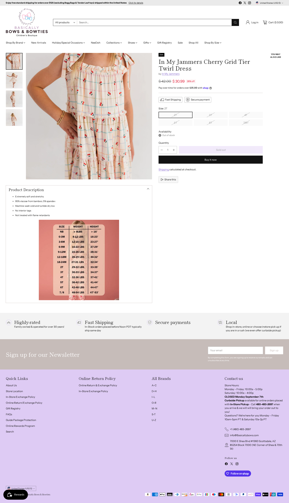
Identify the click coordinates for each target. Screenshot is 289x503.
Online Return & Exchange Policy (98, 385)
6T (210, 122)
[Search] (235, 22)
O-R (154, 402)
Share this (170, 179)
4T (245, 115)
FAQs (9, 414)
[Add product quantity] (174, 149)
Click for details (136, 3)
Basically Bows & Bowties (37, 494)
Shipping (164, 169)
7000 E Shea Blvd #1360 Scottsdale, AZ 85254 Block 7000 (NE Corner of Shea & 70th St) (256, 445)
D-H (154, 391)
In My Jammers (170, 73)
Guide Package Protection (21, 420)
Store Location (14, 391)
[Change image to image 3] (14, 98)
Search (10, 431)
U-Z (154, 420)
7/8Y (246, 122)
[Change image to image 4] (14, 117)
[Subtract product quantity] (162, 149)
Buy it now (211, 159)
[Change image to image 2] (14, 80)
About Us (11, 385)
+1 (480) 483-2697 (240, 429)
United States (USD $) (270, 3)
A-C (154, 385)
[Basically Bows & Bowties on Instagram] (249, 3)
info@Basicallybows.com (244, 435)
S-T (154, 414)
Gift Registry (13, 408)
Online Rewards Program (20, 425)
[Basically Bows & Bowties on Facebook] (240, 3)
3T (210, 115)
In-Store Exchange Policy (20, 396)
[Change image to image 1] (14, 61)
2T (175, 115)
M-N (154, 408)
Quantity (164, 142)
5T (175, 122)
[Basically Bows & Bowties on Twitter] (245, 3)
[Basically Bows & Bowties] (27, 22)
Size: (163, 108)
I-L (153, 396)
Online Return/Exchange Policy (24, 402)
